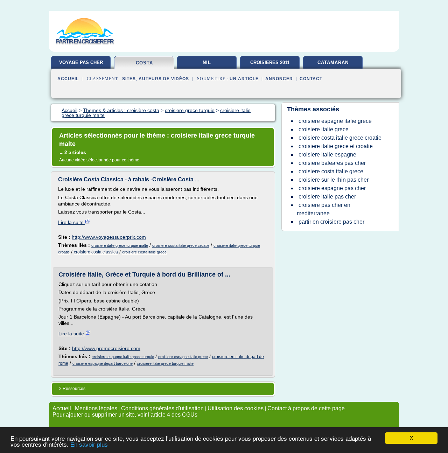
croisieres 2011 (269, 62)
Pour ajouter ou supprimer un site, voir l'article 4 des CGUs (124, 415)
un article (244, 78)
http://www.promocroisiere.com (106, 348)
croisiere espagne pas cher (332, 188)
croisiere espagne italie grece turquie (123, 357)
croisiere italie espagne (327, 155)
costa (144, 62)
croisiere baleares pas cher (332, 163)
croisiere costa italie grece (144, 252)
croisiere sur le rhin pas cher (334, 180)
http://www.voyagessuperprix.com (109, 237)
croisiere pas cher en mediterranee (323, 209)
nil (207, 62)
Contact (311, 78)
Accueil (68, 78)
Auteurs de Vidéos (164, 78)
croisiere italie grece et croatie (336, 146)
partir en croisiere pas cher (331, 222)
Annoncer (279, 78)
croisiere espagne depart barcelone (102, 363)
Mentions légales (96, 408)
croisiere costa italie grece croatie (180, 245)
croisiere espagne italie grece (183, 357)
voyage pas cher (81, 62)
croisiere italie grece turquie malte (119, 245)
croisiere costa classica (96, 252)
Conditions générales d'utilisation (162, 408)
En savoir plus (89, 444)
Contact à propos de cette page (306, 408)
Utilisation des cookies (236, 408)
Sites (129, 78)
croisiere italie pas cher (327, 197)
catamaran (333, 62)
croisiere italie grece (324, 129)
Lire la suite (71, 222)
